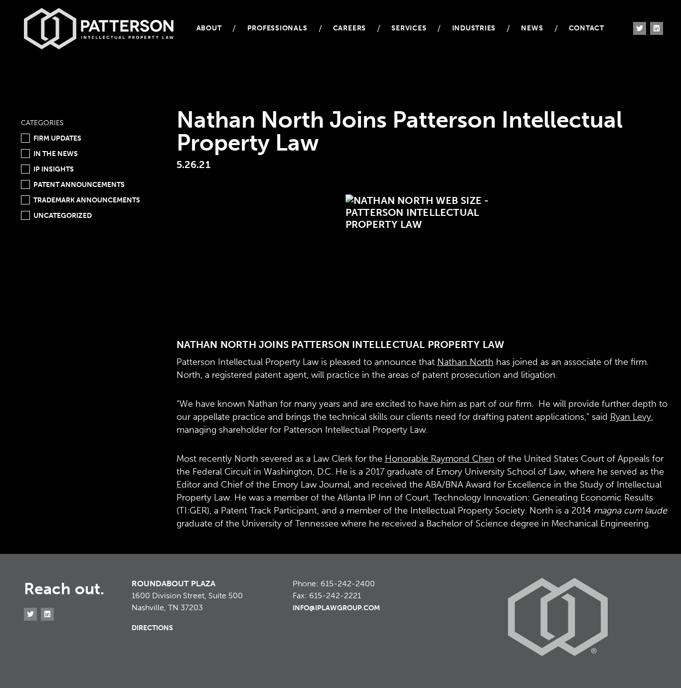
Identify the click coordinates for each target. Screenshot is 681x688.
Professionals (277, 28)
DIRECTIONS (152, 628)
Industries (474, 28)
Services (408, 28)
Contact (586, 28)
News (532, 28)
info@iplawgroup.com (336, 608)
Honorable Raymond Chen (440, 458)
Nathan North (465, 361)
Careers (349, 28)
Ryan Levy (630, 416)
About (209, 28)
